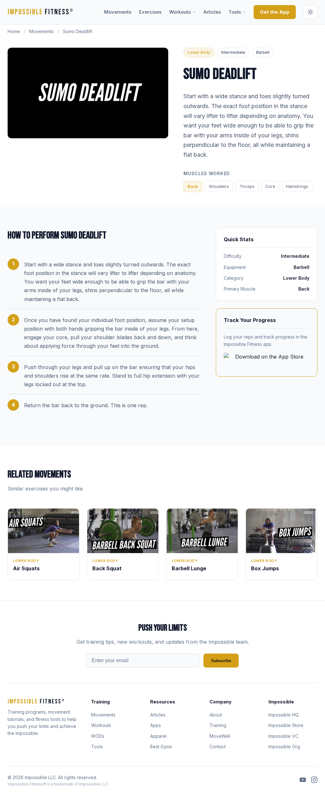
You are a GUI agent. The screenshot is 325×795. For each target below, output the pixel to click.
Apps (155, 725)
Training (217, 725)
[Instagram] (314, 781)
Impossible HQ (284, 714)
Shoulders (219, 186)
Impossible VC (283, 736)
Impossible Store (286, 725)
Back (193, 186)
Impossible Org (284, 746)
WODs (97, 736)
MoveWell (219, 736)
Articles (212, 12)
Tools (235, 12)
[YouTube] (303, 781)
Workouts (180, 12)
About (215, 714)
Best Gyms (161, 746)
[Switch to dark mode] (310, 12)
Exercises (150, 12)
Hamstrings (297, 186)
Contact (217, 746)
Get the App (274, 12)
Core (270, 186)
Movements (117, 12)
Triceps (247, 186)
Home (14, 31)
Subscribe (221, 660)
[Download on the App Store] (266, 361)
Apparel (158, 736)
